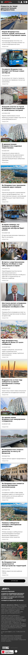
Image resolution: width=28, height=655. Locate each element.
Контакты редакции (7, 591)
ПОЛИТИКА (5, 162)
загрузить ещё (14, 580)
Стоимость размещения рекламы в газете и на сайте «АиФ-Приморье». (12, 594)
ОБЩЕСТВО (5, 46)
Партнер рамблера (14, 647)
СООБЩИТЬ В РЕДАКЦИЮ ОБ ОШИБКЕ (12, 600)
